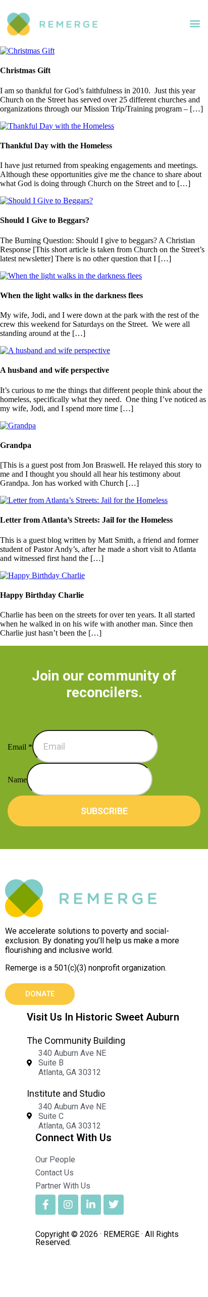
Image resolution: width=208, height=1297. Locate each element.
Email (20, 747)
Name (17, 779)
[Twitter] (113, 1205)
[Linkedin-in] (91, 1205)
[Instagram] (68, 1205)
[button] (194, 23)
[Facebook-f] (45, 1205)
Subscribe (104, 811)
